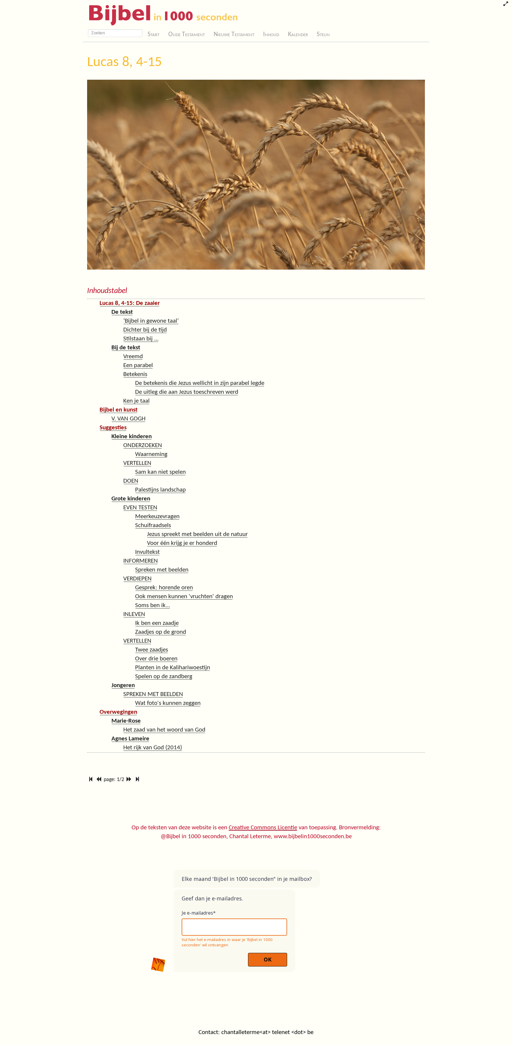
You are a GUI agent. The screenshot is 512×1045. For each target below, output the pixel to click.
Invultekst (147, 552)
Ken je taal (136, 401)
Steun (323, 34)
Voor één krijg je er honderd (182, 543)
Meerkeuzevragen (157, 516)
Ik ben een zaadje (157, 623)
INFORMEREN (140, 561)
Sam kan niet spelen (160, 472)
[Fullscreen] (505, 4)
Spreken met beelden (161, 570)
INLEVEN (134, 614)
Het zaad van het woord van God (164, 730)
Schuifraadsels (153, 525)
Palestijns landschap (160, 490)
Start (153, 34)
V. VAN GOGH (128, 419)
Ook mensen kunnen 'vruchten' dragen (184, 596)
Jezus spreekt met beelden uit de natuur (197, 534)
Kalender (298, 34)
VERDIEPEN (137, 579)
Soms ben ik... (152, 605)
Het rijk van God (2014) (152, 748)
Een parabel (138, 365)
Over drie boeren (156, 659)
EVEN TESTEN (140, 508)
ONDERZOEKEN (142, 445)
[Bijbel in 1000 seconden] (161, 14)
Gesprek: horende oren (164, 588)
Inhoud (271, 34)
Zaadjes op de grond (160, 632)
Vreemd (133, 356)
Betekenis (135, 374)
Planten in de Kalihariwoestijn (172, 668)
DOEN (130, 481)
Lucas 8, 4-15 (124, 62)
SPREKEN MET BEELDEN (153, 694)
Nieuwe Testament (234, 34)
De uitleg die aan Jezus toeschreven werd (186, 392)
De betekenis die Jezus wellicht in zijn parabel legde (199, 383)
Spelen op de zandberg (163, 676)
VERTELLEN (137, 463)
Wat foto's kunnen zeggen (168, 703)
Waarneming (151, 454)
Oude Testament (186, 34)
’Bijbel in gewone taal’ (151, 321)
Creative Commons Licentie (263, 828)
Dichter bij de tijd (145, 330)
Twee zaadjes (151, 650)
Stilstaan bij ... (141, 339)
